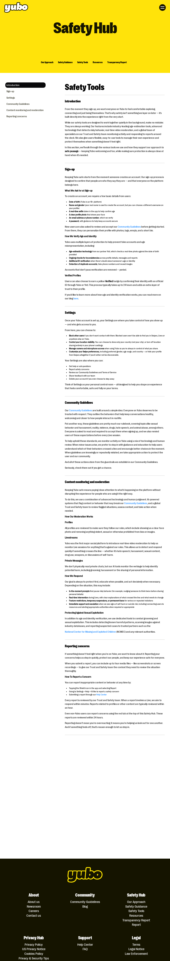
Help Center (101, 694)
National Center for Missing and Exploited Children (90, 631)
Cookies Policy (33, 953)
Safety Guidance (65, 62)
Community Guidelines (129, 226)
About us (34, 902)
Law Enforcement (136, 953)
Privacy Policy (34, 944)
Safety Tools (82, 62)
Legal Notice (136, 949)
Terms (136, 944)
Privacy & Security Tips (34, 958)
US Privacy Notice (33, 949)
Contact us (33, 915)
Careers (34, 911)
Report (136, 924)
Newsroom (34, 906)
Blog (85, 906)
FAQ (85, 949)
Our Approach (47, 62)
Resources (98, 62)
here (75, 298)
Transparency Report (117, 62)
